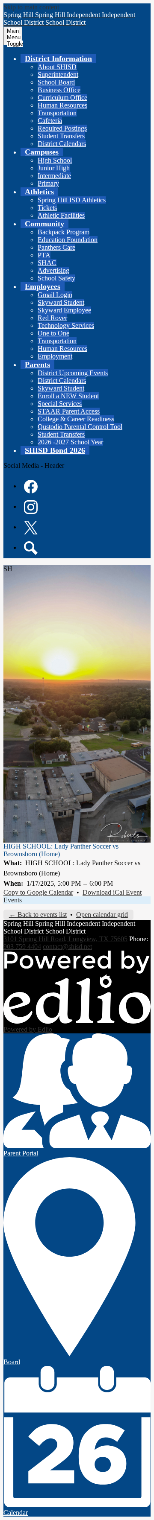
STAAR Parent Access (69, 411)
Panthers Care (56, 247)
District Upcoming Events (73, 372)
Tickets (47, 207)
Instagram (31, 507)
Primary (48, 183)
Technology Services (66, 325)
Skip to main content (31, 7)
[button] (58, 58)
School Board (56, 82)
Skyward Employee (64, 310)
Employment (55, 356)
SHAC (47, 262)
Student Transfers (61, 136)
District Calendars (62, 143)
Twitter (31, 527)
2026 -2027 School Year (70, 442)
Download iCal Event (112, 892)
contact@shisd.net (67, 946)
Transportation (57, 113)
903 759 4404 (22, 946)
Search (31, 548)
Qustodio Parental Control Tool (80, 426)
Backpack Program (63, 232)
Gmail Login (55, 294)
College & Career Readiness (76, 419)
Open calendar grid (102, 914)
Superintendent (58, 74)
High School (55, 160)
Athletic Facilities (61, 215)
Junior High (54, 168)
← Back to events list (38, 914)
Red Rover (52, 317)
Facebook (31, 486)
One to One (53, 333)
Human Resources (62, 105)
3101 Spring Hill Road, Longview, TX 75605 (65, 938)
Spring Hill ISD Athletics (72, 200)
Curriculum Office (62, 97)
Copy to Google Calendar (38, 892)
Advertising (53, 270)
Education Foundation (68, 239)
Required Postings (62, 128)
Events (12, 900)
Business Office (59, 89)
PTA (44, 255)
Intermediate (54, 175)
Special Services (60, 403)
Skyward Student (61, 302)
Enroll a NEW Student (68, 396)
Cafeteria (50, 120)
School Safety (56, 278)
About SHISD (57, 66)
